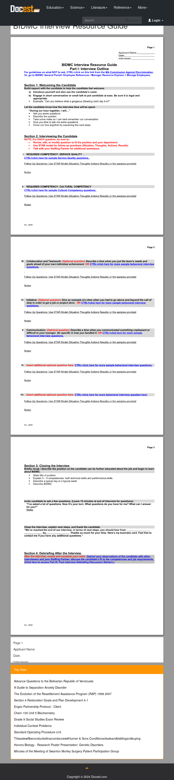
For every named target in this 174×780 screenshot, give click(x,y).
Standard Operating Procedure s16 (37, 732)
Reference (121, 7)
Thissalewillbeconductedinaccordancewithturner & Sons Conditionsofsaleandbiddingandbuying (77, 738)
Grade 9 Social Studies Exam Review (39, 719)
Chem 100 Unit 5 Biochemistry (34, 713)
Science (76, 7)
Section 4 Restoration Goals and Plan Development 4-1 (51, 700)
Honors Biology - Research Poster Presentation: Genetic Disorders (58, 745)
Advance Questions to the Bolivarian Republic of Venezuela (53, 681)
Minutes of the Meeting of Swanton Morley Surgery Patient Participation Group (66, 751)
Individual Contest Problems (33, 725)
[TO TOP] (87, 768)
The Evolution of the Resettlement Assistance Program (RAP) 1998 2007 (63, 694)
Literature (98, 7)
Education (54, 7)
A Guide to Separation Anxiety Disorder (40, 687)
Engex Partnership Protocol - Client (37, 706)
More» (142, 7)
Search (134, 20)
